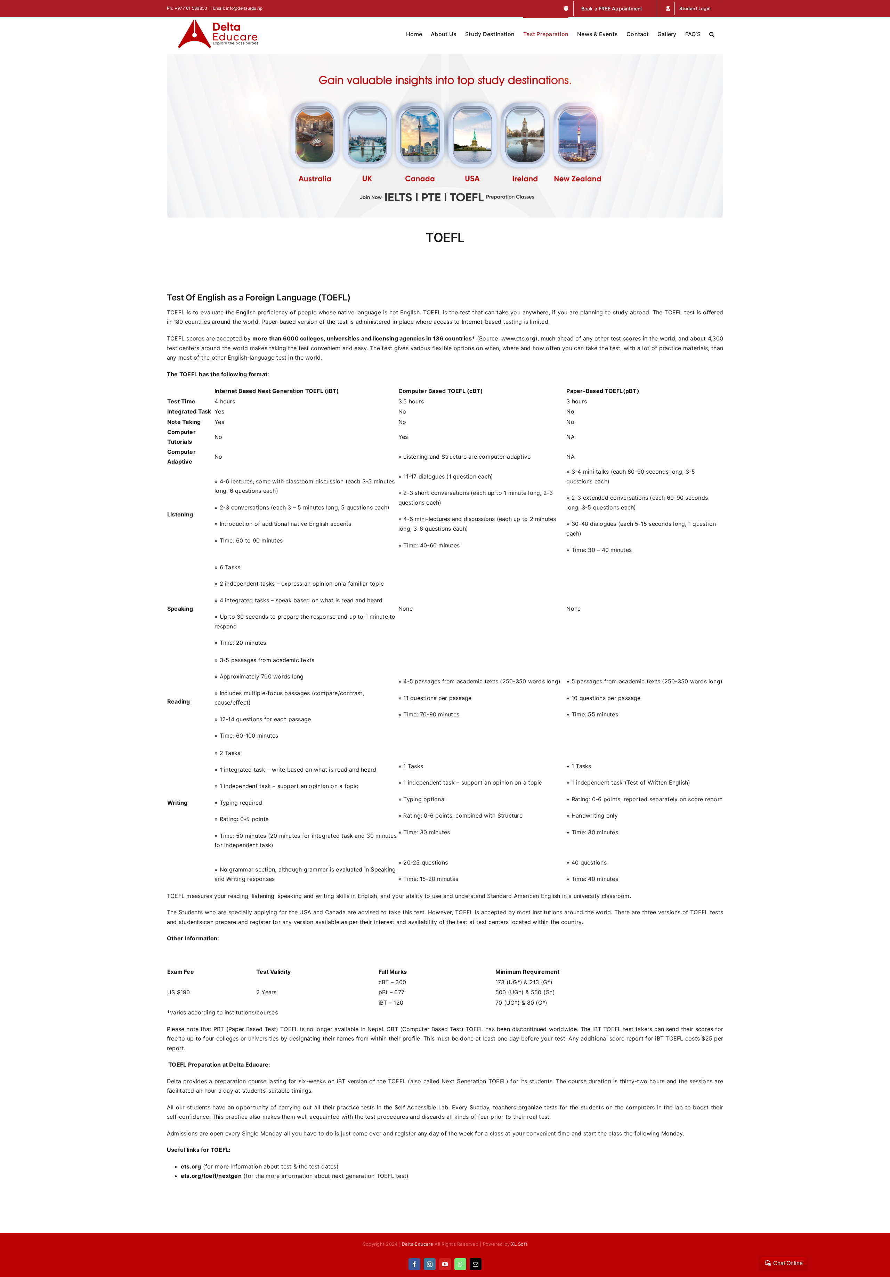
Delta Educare (417, 1244)
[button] (711, 33)
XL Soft (519, 1244)
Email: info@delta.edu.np (238, 8)
